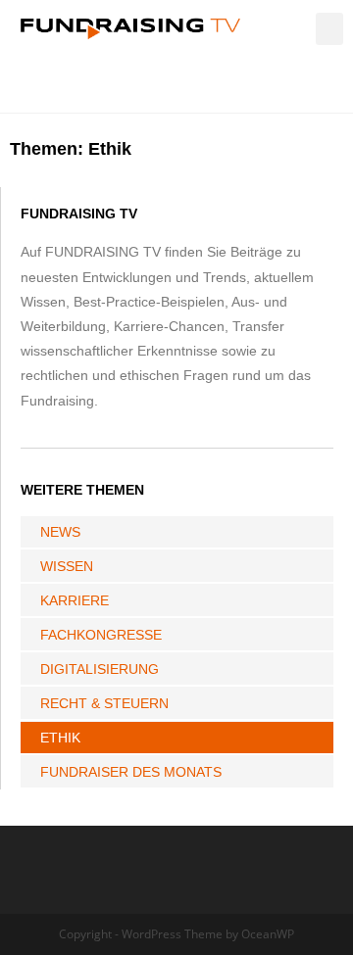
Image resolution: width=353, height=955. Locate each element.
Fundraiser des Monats (131, 772)
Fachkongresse (101, 635)
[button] (329, 29)
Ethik (60, 737)
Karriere (74, 600)
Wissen (66, 566)
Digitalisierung (99, 669)
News (60, 532)
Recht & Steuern (104, 703)
